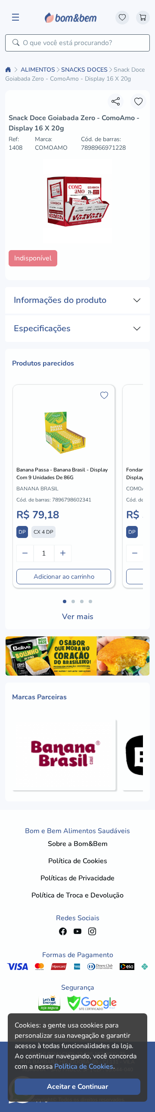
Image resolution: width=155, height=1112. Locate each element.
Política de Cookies (77, 861)
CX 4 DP (43, 532)
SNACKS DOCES (84, 70)
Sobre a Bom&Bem (78, 844)
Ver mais (77, 616)
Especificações (42, 328)
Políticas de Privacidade (77, 878)
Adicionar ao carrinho (64, 576)
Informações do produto (60, 300)
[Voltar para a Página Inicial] (9, 70)
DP (22, 532)
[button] (64, 601)
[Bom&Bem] (70, 17)
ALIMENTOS (38, 70)
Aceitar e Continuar (77, 1086)
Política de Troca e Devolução (77, 895)
